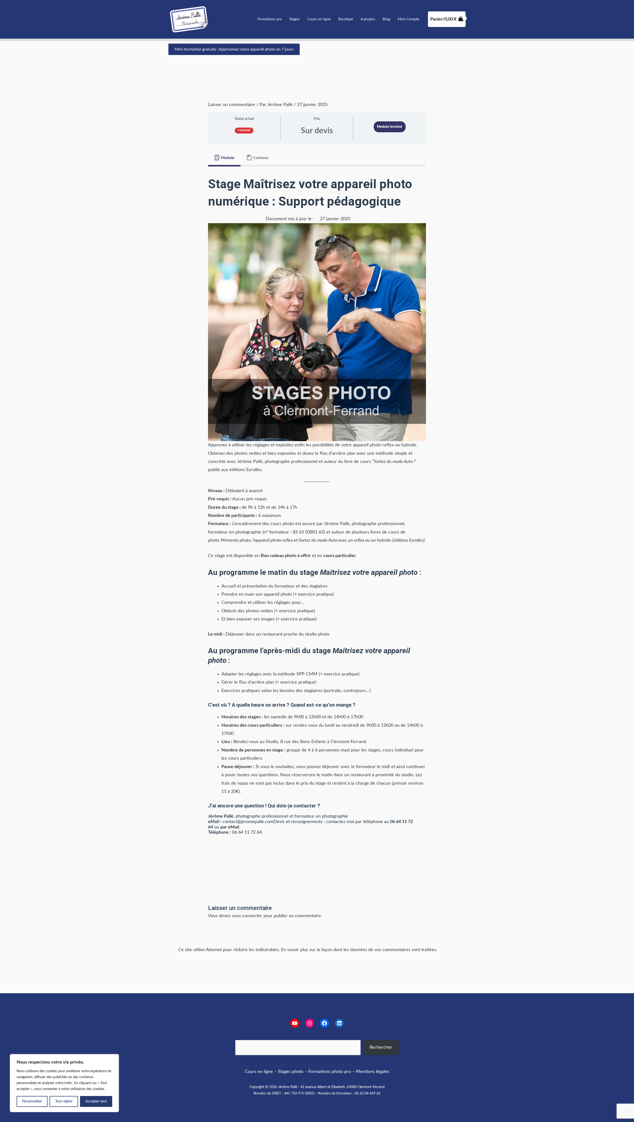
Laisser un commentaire (231, 105)
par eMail (229, 827)
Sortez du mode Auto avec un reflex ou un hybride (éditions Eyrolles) (362, 540)
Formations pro (269, 19)
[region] (64, 1083)
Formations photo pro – (331, 1071)
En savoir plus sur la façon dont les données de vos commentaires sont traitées (358, 950)
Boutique (345, 19)
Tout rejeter (64, 1101)
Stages (294, 19)
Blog (386, 19)
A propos (368, 19)
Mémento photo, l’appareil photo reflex (257, 540)
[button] (234, 49)
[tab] (224, 157)
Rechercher (381, 1047)
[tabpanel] (317, 507)
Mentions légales (372, 1071)
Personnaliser (32, 1101)
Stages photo (290, 1071)
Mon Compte (408, 19)
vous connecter (247, 916)
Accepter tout (96, 1101)
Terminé (244, 130)
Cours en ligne (319, 19)
